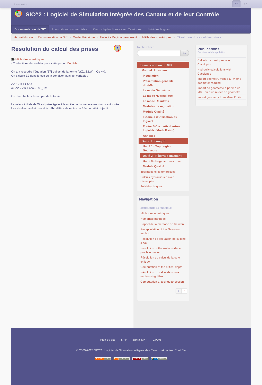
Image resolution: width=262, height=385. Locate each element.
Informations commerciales (69, 29)
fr (236, 4)
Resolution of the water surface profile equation (160, 250)
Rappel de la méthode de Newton (162, 224)
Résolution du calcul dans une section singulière (159, 274)
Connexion (21, 4)
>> (184, 53)
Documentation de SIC (30, 29)
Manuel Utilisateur (154, 70)
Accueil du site (23, 37)
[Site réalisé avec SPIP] (159, 358)
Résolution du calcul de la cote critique (160, 259)
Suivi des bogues (159, 29)
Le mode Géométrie (156, 90)
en (245, 4)
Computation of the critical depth (161, 267)
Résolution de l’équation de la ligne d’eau (163, 240)
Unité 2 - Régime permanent (118, 37)
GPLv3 (157, 339)
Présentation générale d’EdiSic (158, 83)
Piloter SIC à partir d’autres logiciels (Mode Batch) (161, 128)
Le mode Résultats (156, 101)
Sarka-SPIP (139, 339)
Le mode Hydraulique (158, 95)
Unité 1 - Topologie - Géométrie (157, 148)
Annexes (149, 135)
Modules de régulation (158, 106)
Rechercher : (145, 47)
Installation (151, 75)
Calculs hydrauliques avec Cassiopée (117, 29)
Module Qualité (153, 111)
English (72, 63)
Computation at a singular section (162, 281)
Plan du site (107, 339)
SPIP (124, 339)
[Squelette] (140, 358)
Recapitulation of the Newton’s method (160, 231)
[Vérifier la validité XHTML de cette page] (103, 358)
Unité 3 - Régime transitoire (162, 161)
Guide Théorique (84, 37)
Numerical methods (153, 218)
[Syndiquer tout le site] (121, 358)
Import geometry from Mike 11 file (219, 97)
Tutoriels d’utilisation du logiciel (160, 119)
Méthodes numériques (156, 37)
